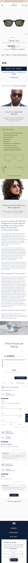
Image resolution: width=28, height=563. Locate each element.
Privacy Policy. (13, 548)
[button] (14, 46)
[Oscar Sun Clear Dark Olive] (20, 55)
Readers (14, 528)
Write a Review (22, 378)
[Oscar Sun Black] (2, 55)
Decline (13, 556)
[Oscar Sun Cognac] (15, 55)
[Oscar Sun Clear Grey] (5, 55)
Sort (12, 383)
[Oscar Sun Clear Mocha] (10, 55)
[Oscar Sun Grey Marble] (12, 55)
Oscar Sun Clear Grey (10, 470)
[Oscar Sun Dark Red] (25, 55)
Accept (13, 552)
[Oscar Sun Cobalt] (7, 55)
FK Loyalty (23, 85)
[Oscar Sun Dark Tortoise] (18, 55)
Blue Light (13, 537)
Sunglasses (13, 532)
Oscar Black (8, 438)
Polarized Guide (14, 77)
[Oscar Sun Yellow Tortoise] (23, 55)
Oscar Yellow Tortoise (10, 395)
